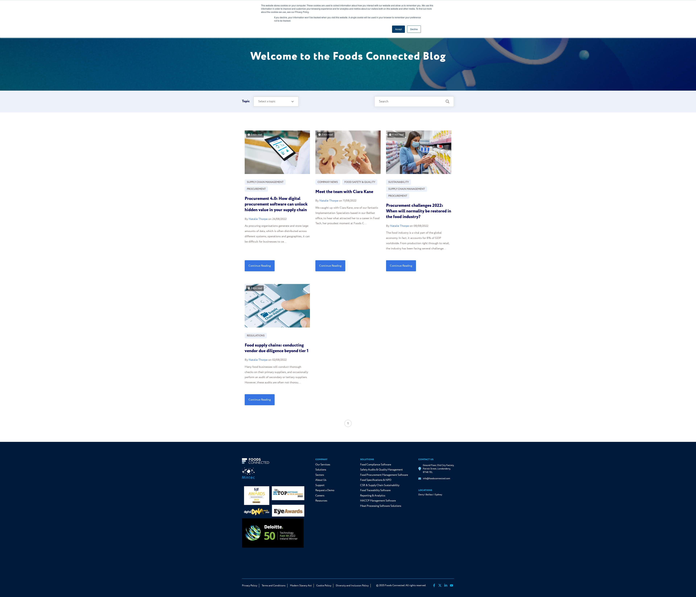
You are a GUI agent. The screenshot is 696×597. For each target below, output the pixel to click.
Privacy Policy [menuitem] (249, 585)
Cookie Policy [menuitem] (323, 585)
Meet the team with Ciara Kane (344, 192)
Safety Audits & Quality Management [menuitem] (381, 470)
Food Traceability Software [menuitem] (375, 490)
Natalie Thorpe (258, 219)
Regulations (256, 335)
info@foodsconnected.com (436, 478)
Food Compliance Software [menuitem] (375, 465)
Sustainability (398, 182)
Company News (328, 182)
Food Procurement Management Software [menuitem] (384, 475)
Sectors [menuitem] (319, 475)
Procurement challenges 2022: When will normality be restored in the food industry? (418, 211)
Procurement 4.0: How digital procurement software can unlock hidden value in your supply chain (276, 204)
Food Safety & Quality (359, 182)
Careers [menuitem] (319, 496)
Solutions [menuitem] (320, 470)
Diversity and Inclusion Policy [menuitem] (352, 585)
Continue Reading (259, 266)
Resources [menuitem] (321, 501)
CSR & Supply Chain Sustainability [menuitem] (379, 485)
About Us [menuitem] (320, 480)
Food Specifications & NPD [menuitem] (375, 480)
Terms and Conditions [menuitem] (273, 585)
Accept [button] (398, 29)
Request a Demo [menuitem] (324, 490)
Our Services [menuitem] (322, 465)
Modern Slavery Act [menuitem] (301, 585)
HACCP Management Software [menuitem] (378, 501)
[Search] (447, 101)
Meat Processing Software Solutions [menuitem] (380, 506)
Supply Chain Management (265, 182)
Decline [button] (414, 29)
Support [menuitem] (319, 485)
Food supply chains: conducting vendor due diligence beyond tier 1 (276, 348)
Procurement (256, 189)
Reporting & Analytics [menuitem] (372, 496)
